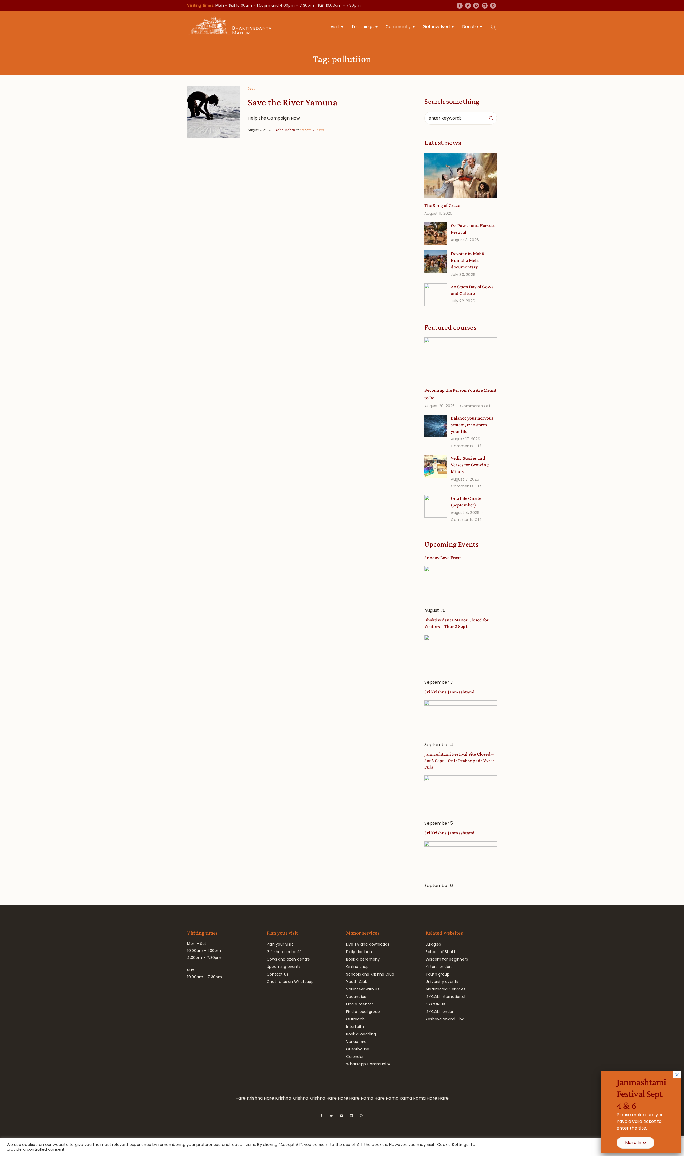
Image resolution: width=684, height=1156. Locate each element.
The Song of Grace (442, 205)
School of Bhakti (441, 951)
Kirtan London (439, 966)
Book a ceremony (363, 959)
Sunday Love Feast (442, 557)
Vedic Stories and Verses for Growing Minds (470, 464)
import (305, 130)
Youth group (437, 974)
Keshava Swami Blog (445, 1019)
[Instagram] (485, 6)
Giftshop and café (284, 951)
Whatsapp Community (368, 1064)
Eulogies (433, 944)
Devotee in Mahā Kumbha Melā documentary (467, 260)
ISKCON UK (435, 1004)
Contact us (277, 974)
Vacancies (356, 996)
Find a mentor (359, 1004)
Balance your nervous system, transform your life (472, 424)
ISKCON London (440, 1011)
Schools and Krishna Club (370, 974)
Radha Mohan (284, 130)
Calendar (355, 1056)
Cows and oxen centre (288, 959)
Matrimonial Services (445, 989)
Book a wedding (361, 1034)
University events (442, 981)
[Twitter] (468, 6)
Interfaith (355, 1026)
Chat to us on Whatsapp (290, 981)
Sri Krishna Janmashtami (449, 691)
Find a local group (363, 1011)
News (320, 130)
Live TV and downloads (367, 944)
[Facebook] (460, 6)
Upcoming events (284, 966)
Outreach (355, 1019)
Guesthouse (357, 1049)
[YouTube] (476, 6)
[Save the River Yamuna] (213, 112)
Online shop (357, 966)
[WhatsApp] (493, 6)
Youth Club (356, 981)
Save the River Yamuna (292, 102)
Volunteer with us (362, 989)
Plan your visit (280, 944)
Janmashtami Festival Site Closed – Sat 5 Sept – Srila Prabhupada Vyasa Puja (459, 760)
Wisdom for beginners (447, 959)
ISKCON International (445, 996)
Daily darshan (359, 951)
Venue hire (356, 1041)
